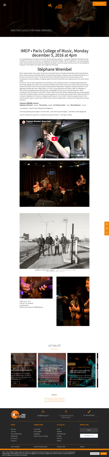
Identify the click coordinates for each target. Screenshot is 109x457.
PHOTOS (59, 438)
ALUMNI (59, 436)
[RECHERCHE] (106, 233)
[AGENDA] (106, 228)
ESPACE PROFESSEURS (40, 447)
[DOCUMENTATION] (106, 224)
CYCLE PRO (37, 429)
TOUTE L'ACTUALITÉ (54, 400)
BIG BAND (37, 434)
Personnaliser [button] (94, 453)
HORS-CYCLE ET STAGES (41, 436)
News (61, 367)
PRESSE (82, 447)
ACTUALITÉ (14, 438)
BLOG (58, 429)
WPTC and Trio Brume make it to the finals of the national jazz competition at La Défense (24, 367)
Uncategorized (18, 362)
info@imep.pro (43, 415)
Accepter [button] (103, 453)
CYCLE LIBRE (37, 431)
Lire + (17, 383)
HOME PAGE (54, 367)
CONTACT (14, 441)
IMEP (74, 363)
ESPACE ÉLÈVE (61, 447)
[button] (52, 394)
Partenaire (85, 363)
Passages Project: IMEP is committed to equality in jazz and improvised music (83, 368)
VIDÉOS (59, 441)
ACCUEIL (13, 429)
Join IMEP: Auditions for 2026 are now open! (53, 371)
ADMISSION (14, 436)
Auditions (46, 367)
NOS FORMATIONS (16, 434)
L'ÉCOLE (13, 431)
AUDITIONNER (99, 4)
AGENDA (59, 431)
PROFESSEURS (61, 434)
